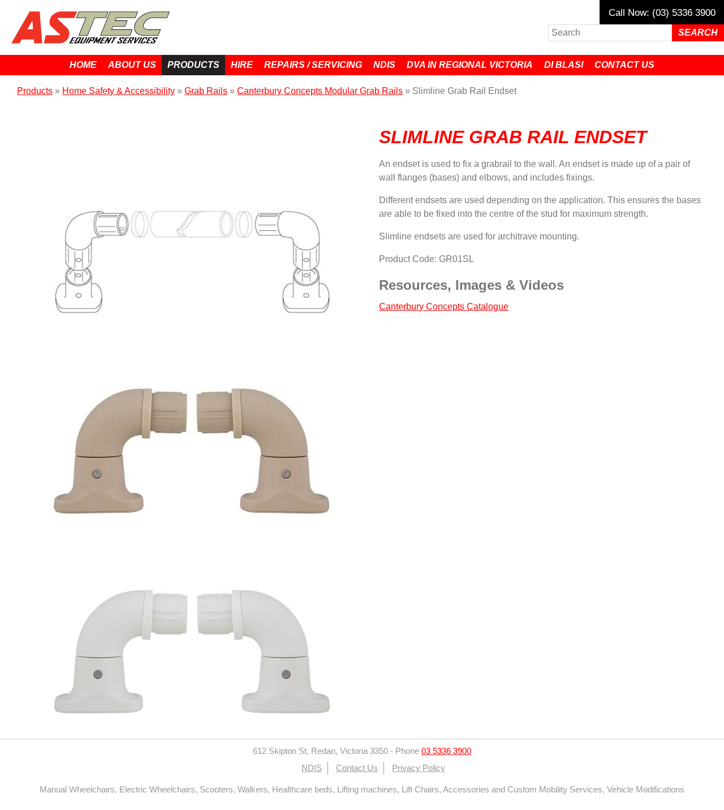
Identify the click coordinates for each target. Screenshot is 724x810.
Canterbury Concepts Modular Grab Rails (320, 91)
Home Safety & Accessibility (118, 91)
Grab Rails (205, 91)
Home (83, 65)
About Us (132, 65)
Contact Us (624, 65)
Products (193, 65)
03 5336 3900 (446, 751)
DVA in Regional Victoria (470, 65)
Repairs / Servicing (313, 65)
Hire (242, 65)
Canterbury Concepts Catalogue (443, 306)
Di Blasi (563, 65)
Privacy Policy (418, 768)
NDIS (384, 65)
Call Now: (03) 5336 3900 (662, 12)
